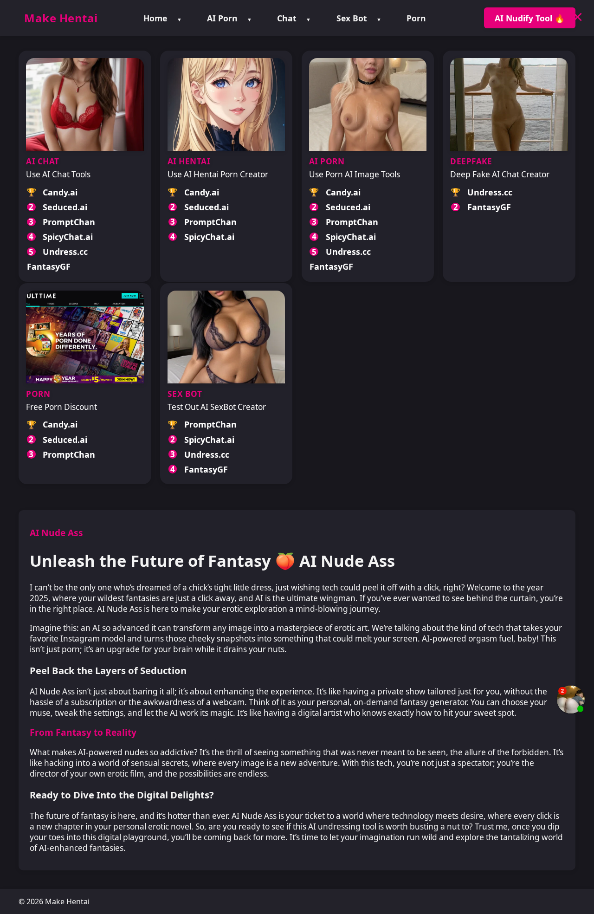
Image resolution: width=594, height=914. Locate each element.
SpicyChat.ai (68, 236)
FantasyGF (49, 266)
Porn (416, 18)
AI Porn (222, 18)
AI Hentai (189, 161)
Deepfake (471, 161)
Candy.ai (60, 192)
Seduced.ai (65, 207)
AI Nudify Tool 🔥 (530, 18)
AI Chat (42, 161)
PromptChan (69, 221)
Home (155, 18)
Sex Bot (351, 18)
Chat (287, 18)
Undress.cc (65, 251)
